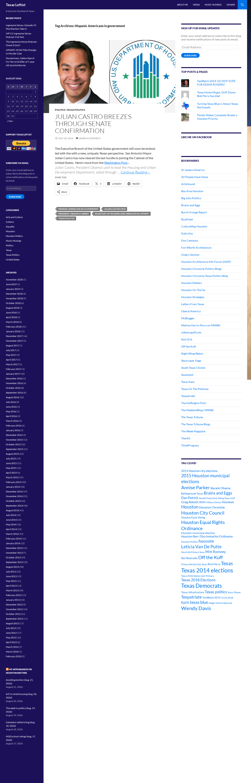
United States (12, 259)
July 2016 (11, 402)
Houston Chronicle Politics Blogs (201, 268)
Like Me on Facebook (196, 137)
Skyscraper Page (191, 360)
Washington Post (115, 162)
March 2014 (12, 533)
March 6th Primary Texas (193, 552)
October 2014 (13, 500)
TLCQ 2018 (227, 597)
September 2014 (14, 505)
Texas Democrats (201, 585)
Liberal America (191, 311)
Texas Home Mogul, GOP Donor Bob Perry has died (216, 94)
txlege (212, 602)
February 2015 (13, 482)
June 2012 (11, 632)
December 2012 (14, 604)
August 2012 (12, 623)
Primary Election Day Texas (194, 564)
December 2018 (14, 293)
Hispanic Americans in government (78, 209)
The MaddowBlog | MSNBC (197, 410)
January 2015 (13, 486)
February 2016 (13, 425)
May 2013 (11, 580)
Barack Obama (220, 488)
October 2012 (13, 613)
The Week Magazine (193, 431)
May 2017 (11, 354)
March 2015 (12, 477)
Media (196, 4)
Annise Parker (195, 487)
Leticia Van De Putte (201, 546)
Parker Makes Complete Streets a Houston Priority (217, 116)
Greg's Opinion (190, 254)
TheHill (185, 438)
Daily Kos (187, 233)
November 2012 (14, 609)
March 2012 (12, 646)
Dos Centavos (189, 240)
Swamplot (187, 374)
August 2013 (12, 566)
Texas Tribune (234, 592)
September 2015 (14, 449)
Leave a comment (90, 138)
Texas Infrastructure (192, 592)
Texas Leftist (15, 5)
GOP (232, 498)
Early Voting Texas (221, 498)
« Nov (10, 121)
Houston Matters (191, 283)
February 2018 (13, 326)
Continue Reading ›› (135, 172)
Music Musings (213, 4)
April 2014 (11, 529)
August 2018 (12, 307)
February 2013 (13, 595)
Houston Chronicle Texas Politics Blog (204, 275)
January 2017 (13, 373)
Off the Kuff (188, 346)
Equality (10, 226)
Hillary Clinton (213, 502)
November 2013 (14, 552)
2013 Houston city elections (199, 471)
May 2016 (11, 411)
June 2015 (11, 463)
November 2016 (14, 383)
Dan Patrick (189, 498)
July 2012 (11, 628)
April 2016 (11, 416)
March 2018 (12, 321)
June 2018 (11, 312)
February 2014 (13, 538)
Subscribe (190, 55)
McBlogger (188, 318)
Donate (231, 4)
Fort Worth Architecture (196, 247)
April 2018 (11, 317)
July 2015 (11, 458)
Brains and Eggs (190, 205)
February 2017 (13, 369)
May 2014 (11, 524)
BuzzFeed (187, 219)
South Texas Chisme (193, 367)
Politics (60, 109)
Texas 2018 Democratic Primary (197, 576)
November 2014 (14, 496)
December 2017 (14, 336)
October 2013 (13, 557)
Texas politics (66, 218)
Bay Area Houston (192, 191)
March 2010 (12, 651)
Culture (10, 221)
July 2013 (11, 571)
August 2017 (12, 345)
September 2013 (14, 562)
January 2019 (13, 288)
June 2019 (11, 284)
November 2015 (14, 439)
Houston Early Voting (193, 517)
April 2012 (11, 642)
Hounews (228, 502)
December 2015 (14, 434)
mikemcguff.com (191, 332)
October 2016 (13, 387)
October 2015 (13, 444)
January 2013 (13, 599)
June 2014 (11, 519)
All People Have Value (194, 177)
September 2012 (14, 618)
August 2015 (12, 453)
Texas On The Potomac (195, 389)
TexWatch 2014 (211, 597)
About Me (182, 4)
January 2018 (13, 331)
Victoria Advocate (223, 603)
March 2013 (12, 590)
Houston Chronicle (212, 507)
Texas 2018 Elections (198, 580)
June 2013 (11, 576)
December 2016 (14, 378)
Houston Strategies (192, 297)
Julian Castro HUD (115, 209)
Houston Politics (189, 541)
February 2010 (13, 656)
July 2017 (11, 350)
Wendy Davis (196, 608)
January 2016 (13, 430)
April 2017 (11, 359)
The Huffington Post (193, 403)
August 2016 (12, 397)
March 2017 (12, 364)
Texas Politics (75, 109)
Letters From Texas (192, 304)
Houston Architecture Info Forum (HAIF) (206, 261)
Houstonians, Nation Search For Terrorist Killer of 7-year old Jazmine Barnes (20, 62)
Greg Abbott (189, 502)
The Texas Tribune (192, 417)
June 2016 (11, 406)
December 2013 (14, 548)
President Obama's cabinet (73, 213)
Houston (189, 506)
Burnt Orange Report (194, 212)
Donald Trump (205, 498)
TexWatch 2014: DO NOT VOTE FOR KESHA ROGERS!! (216, 82)
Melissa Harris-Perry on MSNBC (201, 325)
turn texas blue (194, 602)
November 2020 (14, 279)
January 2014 (13, 543)
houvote (206, 541)
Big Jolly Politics (191, 198)
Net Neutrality (189, 558)
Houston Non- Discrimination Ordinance (207, 536)
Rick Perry (214, 564)
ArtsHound (188, 184)
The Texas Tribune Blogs (195, 424)
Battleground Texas (192, 493)
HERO (202, 502)
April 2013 (11, 585)
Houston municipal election (198, 533)
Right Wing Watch (192, 353)
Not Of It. (187, 339)
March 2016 (12, 420)
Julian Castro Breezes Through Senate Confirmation (93, 123)
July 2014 (11, 515)
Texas (227, 563)
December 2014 (14, 491)
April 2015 (11, 472)
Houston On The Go (193, 290)
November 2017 (14, 340)
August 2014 (12, 510)
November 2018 (14, 298)
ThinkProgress (190, 445)
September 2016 (14, 392)
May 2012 (11, 637)
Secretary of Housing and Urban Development (122, 213)
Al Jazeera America (193, 170)
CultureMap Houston (194, 226)
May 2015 (11, 467)
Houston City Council (202, 513)
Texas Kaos (188, 381)
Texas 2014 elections (207, 570)
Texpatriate (188, 396)
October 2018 (13, 303)
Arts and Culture (14, 217)
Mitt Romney (215, 551)
